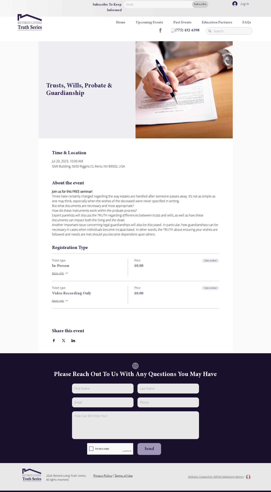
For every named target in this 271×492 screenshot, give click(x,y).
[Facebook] (160, 30)
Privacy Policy (102, 476)
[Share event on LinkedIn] (73, 340)
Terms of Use (123, 476)
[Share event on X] (63, 340)
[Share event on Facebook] (54, 340)
